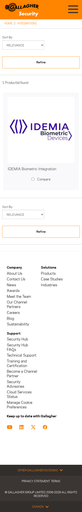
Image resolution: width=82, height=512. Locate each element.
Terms (55, 481)
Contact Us (16, 279)
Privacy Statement (36, 481)
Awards (13, 290)
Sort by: (7, 37)
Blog (10, 318)
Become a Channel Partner (22, 373)
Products (48, 273)
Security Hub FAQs (17, 347)
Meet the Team (19, 296)
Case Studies (52, 279)
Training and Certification (17, 363)
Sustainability (18, 324)
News (11, 285)
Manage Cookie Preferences (19, 404)
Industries (49, 285)
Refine (41, 62)
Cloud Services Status (19, 394)
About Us (14, 273)
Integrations (27, 23)
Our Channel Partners (17, 304)
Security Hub (17, 339)
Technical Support (21, 355)
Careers (13, 312)
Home (8, 23)
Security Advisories (15, 384)
